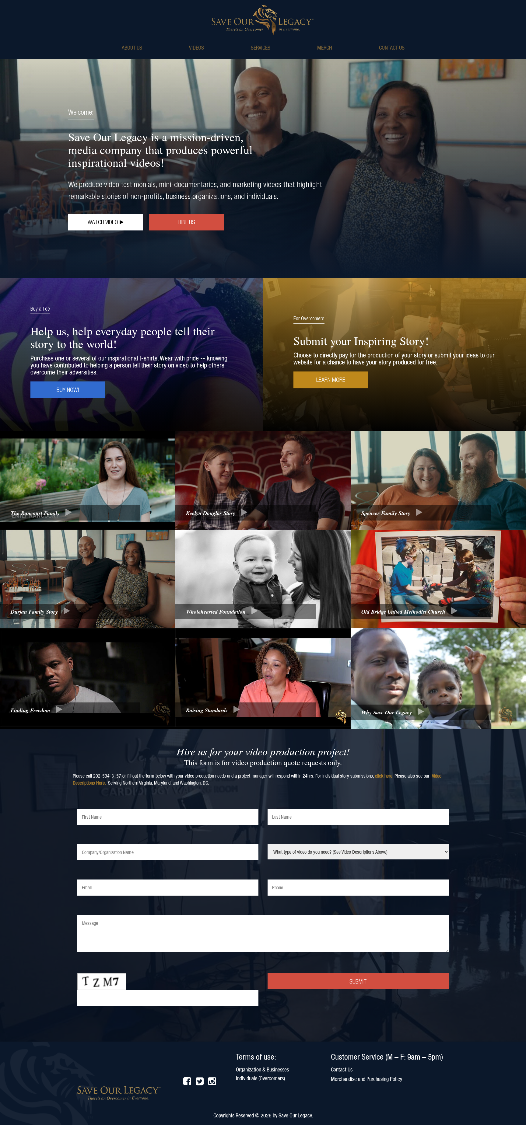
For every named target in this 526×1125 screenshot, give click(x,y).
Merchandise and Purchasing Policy (366, 1079)
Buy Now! (68, 389)
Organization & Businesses (262, 1069)
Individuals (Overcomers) (260, 1078)
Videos (196, 47)
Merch (324, 47)
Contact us (392, 47)
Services (260, 47)
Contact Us (341, 1069)
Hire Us (186, 221)
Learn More (330, 379)
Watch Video (104, 221)
